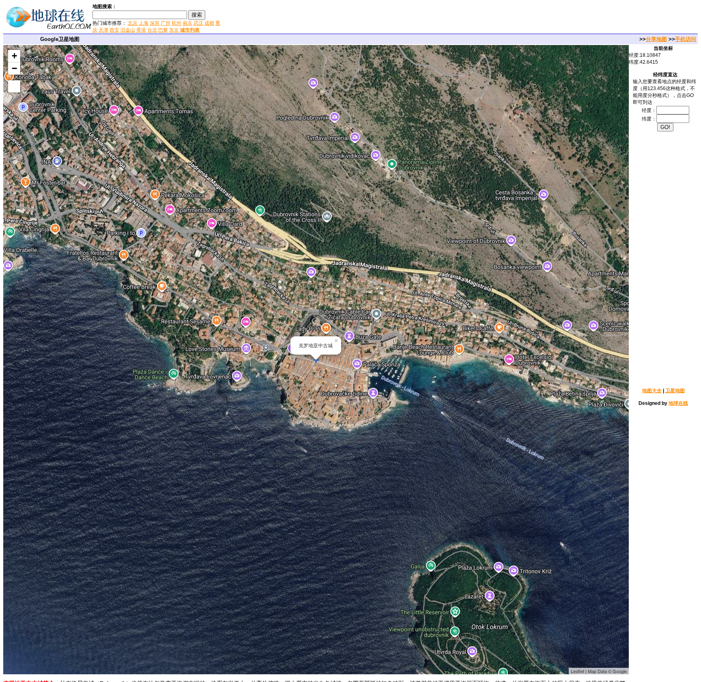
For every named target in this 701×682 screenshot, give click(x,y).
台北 (152, 30)
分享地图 (656, 39)
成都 (209, 23)
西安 (114, 30)
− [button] (14, 68)
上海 (143, 23)
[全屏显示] (14, 86)
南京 (187, 23)
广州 (165, 23)
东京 (174, 30)
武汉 (198, 23)
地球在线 (678, 403)
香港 (141, 30)
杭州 (176, 23)
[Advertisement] (320, 18)
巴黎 (163, 30)
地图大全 (652, 391)
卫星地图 (675, 391)
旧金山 (127, 30)
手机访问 (685, 39)
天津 (103, 30)
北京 (133, 23)
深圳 (154, 23)
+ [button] (14, 56)
